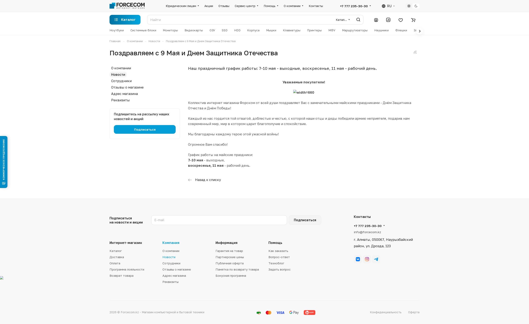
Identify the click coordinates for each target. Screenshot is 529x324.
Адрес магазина (124, 94)
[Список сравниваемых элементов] (388, 20)
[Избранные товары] (401, 20)
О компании (121, 68)
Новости (118, 74)
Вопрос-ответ (279, 257)
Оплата (115, 263)
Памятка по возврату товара (237, 269)
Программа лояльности (127, 269)
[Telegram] (376, 259)
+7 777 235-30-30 (354, 6)
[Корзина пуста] (413, 20)
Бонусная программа (231, 275)
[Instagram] (367, 259)
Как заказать (278, 251)
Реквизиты (120, 100)
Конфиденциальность (386, 312)
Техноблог (276, 263)
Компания (170, 243)
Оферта (413, 312)
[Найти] (358, 20)
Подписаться (305, 220)
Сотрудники (121, 81)
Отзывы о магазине (127, 87)
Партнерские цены (230, 257)
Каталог (116, 251)
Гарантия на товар (229, 251)
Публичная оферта (230, 263)
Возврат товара (121, 275)
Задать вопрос (279, 269)
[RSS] (415, 52)
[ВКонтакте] (358, 259)
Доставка (117, 257)
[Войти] (376, 20)
